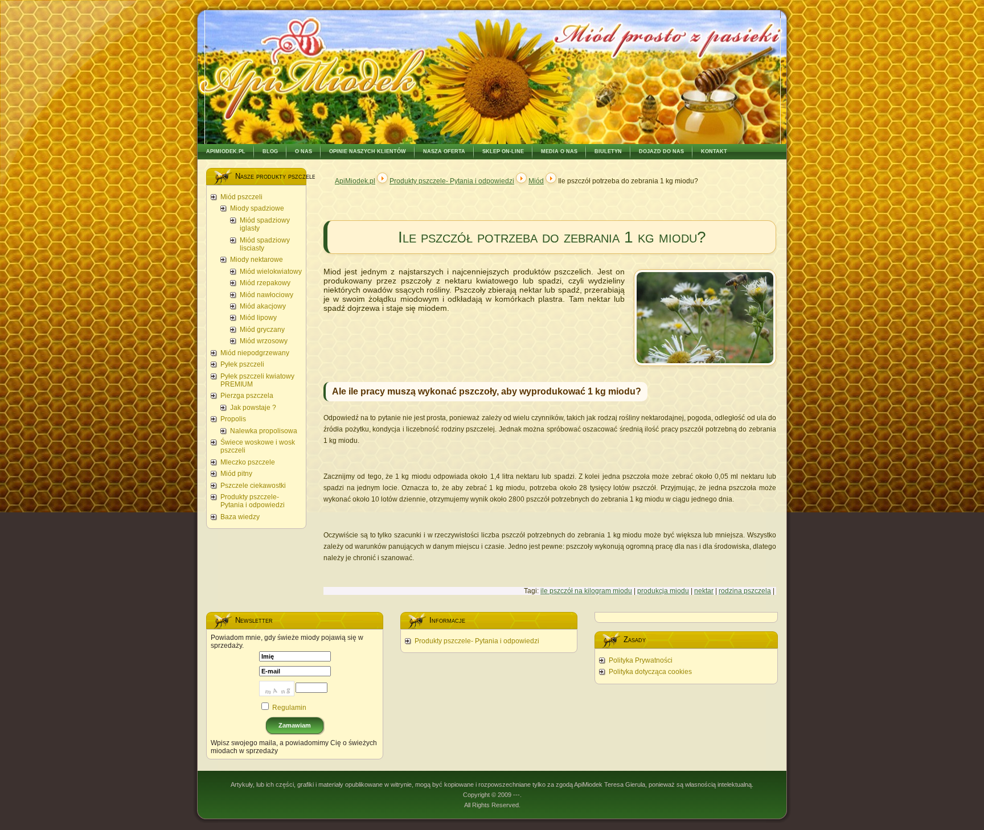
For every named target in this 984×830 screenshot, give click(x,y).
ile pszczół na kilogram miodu (586, 591)
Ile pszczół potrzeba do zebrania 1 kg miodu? (552, 237)
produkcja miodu (663, 591)
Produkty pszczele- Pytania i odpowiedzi (452, 181)
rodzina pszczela (745, 591)
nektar (704, 591)
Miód (536, 181)
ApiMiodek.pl (355, 181)
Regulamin (289, 708)
